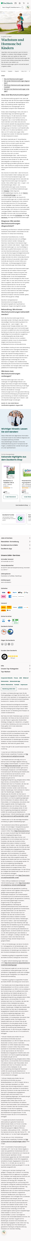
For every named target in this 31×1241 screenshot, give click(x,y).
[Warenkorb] (24, 3)
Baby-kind (24, 71)
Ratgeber (10, 71)
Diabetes (6, 191)
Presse (16, 678)
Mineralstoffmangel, (10, 195)
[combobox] (13, 7)
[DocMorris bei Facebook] (5, 644)
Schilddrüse (18, 215)
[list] (16, 482)
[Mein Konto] (20, 3)
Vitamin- (25, 193)
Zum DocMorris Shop (22, 505)
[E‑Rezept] (15, 3)
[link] (4, 632)
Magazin (17, 71)
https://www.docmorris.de (12, 765)
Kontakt (16, 684)
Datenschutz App (15, 681)
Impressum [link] (24, 684)
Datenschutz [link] (5, 681)
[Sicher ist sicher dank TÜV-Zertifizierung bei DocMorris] (3, 620)
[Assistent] (4, 1232)
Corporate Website (7, 678)
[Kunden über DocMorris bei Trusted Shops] (10, 657)
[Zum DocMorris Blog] (2, 644)
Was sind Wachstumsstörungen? (13, 79)
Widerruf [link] (25, 678)
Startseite (3, 71)
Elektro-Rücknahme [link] (7, 684)
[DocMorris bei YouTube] (12, 644)
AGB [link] (20, 678)
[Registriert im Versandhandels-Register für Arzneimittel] (15, 621)
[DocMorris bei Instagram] (9, 644)
